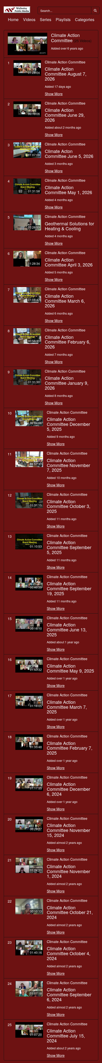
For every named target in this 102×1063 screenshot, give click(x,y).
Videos (29, 19)
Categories (84, 19)
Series (45, 19)
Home (13, 19)
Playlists (63, 19)
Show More (54, 93)
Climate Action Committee (65, 61)
